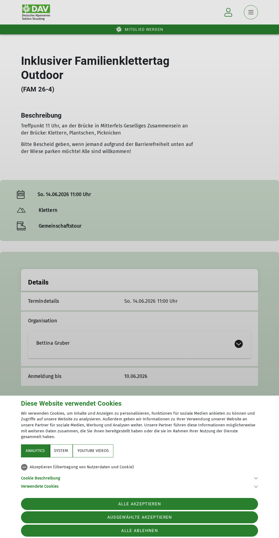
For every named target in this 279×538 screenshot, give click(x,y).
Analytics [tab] (35, 450)
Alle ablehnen (139, 530)
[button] (139, 477)
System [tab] (61, 450)
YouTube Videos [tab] (93, 450)
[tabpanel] (139, 476)
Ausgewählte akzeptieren (139, 517)
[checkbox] (139, 467)
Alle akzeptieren (139, 504)
